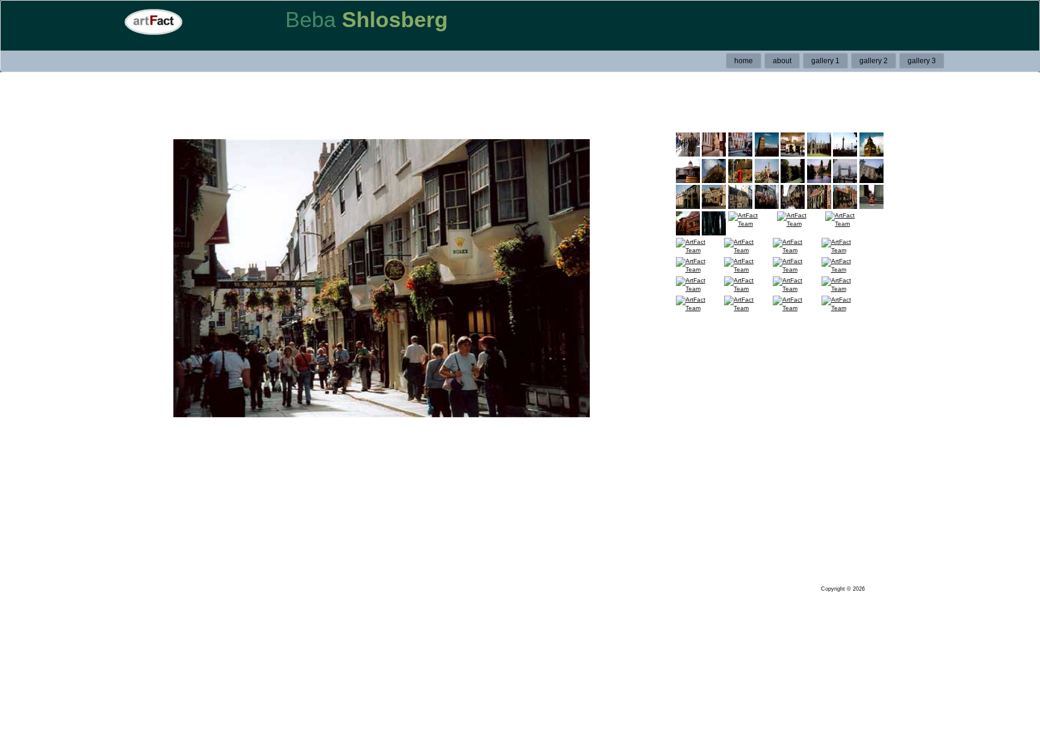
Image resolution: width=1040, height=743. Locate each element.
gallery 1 (825, 61)
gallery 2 (873, 61)
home (743, 61)
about (782, 61)
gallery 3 (922, 61)
